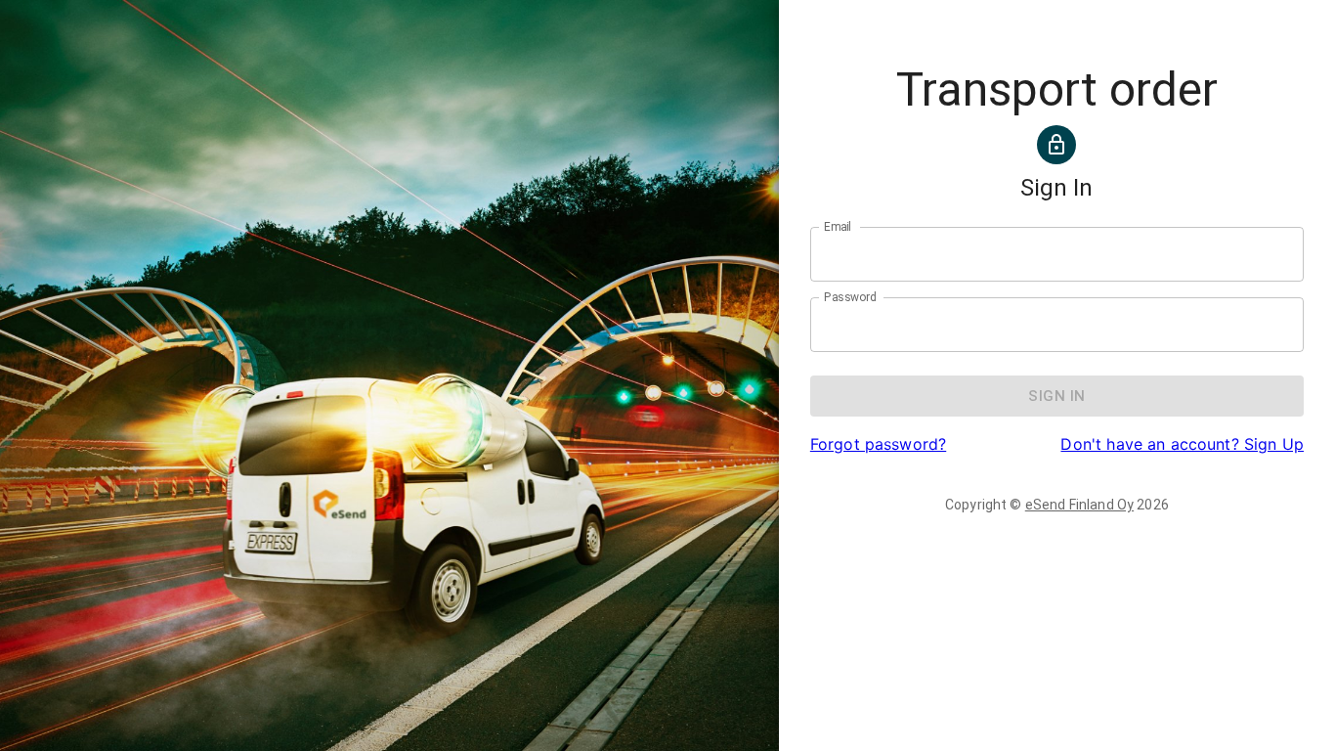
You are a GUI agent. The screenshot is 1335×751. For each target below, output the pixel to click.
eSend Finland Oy (1079, 504)
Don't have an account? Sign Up (1182, 444)
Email (837, 227)
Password (850, 297)
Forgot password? (878, 444)
